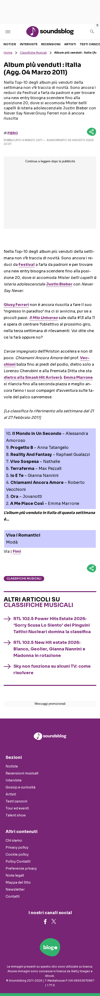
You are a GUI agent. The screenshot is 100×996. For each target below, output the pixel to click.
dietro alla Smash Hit (33, 377)
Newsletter (15, 889)
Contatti (13, 896)
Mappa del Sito (18, 882)
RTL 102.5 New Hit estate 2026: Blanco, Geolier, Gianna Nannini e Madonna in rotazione (49, 649)
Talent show (16, 815)
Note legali (15, 875)
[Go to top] (91, 981)
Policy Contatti (18, 861)
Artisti (70, 44)
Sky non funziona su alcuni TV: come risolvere (52, 669)
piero (12, 133)
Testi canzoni (16, 801)
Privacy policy (17, 847)
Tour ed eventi (17, 808)
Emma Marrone (78, 377)
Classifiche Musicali (33, 52)
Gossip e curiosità (20, 787)
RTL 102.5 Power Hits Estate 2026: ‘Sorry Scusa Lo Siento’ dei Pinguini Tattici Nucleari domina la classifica (52, 625)
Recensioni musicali (22, 773)
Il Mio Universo (43, 317)
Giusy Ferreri (16, 304)
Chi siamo (14, 840)
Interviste (28, 44)
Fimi (17, 551)
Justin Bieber (59, 284)
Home (8, 52)
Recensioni (50, 44)
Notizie (9, 44)
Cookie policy (17, 854)
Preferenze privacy (21, 868)
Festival (27, 264)
